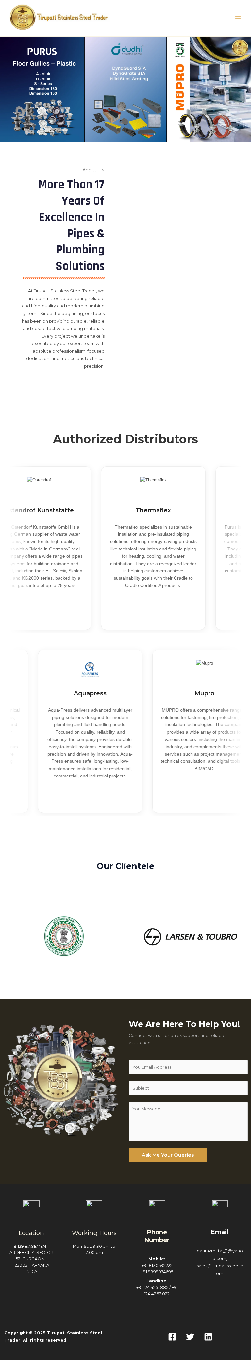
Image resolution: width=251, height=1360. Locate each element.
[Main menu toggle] (238, 18)
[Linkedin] (208, 1337)
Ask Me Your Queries (168, 1155)
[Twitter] (190, 1337)
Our (125, 866)
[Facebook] (172, 1337)
